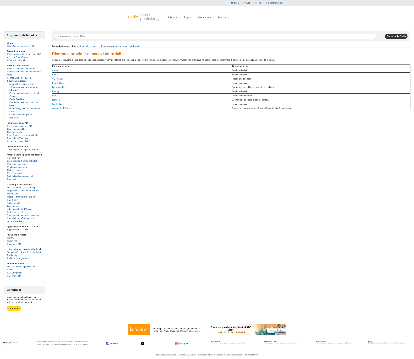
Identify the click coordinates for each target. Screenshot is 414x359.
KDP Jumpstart (14, 273)
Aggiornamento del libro (18, 229)
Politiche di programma (18, 258)
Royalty (10, 238)
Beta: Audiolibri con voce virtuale (22, 135)
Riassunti (11, 179)
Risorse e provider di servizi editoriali (120, 46)
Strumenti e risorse (16, 81)
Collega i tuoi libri (15, 170)
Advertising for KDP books (19, 209)
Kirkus (55, 74)
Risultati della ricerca (17, 167)
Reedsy (55, 91)
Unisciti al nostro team (234, 354)
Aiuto (247, 3)
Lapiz (54, 95)
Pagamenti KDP (14, 244)
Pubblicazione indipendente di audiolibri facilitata (386, 342)
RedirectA (14, 118)
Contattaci (14, 308)
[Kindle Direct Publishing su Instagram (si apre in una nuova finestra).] (182, 343)
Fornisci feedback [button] (275, 3)
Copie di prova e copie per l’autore (23, 149)
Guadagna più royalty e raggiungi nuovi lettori (228, 342)
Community (204, 17)
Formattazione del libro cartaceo (22, 68)
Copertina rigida (14, 132)
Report (187, 17)
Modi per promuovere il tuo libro (22, 197)
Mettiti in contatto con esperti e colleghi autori (280, 342)
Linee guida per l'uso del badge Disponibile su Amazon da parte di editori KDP (23, 190)
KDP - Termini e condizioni (166, 354)
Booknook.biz (58, 87)
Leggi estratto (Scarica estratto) (22, 161)
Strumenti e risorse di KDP (21, 84)
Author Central (14, 203)
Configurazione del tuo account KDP (24, 54)
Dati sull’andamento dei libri (20, 176)
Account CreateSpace (17, 57)
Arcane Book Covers (62, 108)
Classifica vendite (15, 173)
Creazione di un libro (16, 129)
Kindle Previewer (17, 99)
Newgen (56, 100)
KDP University (14, 276)
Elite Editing (58, 83)
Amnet (55, 70)
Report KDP (12, 241)
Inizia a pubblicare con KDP (20, 126)
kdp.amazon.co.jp (251, 354)
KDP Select (12, 200)
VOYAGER (57, 79)
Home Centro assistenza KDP (21, 46)
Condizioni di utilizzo (205, 354)
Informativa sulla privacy (187, 354)
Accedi (258, 3)
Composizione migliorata (20, 114)
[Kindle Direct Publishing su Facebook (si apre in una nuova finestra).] (112, 343)
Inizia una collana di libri (18, 141)
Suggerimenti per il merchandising (23, 215)
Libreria (172, 17)
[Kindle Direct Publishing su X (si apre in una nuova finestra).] (147, 343)
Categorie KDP (14, 158)
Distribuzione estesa (16, 212)
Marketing (223, 17)
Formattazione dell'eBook (19, 78)
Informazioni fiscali (16, 60)
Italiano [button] (234, 3)
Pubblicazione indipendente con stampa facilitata (334, 342)
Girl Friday (57, 104)
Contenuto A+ (13, 206)
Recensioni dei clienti (17, 164)
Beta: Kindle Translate (17, 138)
